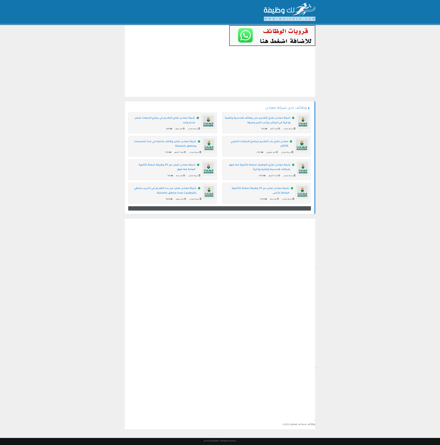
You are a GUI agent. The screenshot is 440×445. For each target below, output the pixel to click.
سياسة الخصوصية (228, 441)
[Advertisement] (220, 73)
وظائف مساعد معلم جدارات (298, 424)
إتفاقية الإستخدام (211, 441)
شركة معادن (288, 129)
